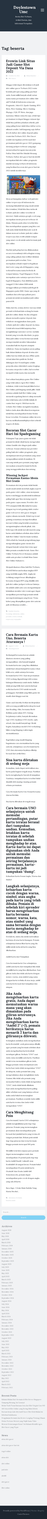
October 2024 (7, 1295)
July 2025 (5, 1267)
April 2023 (5, 1350)
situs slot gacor (7, 1439)
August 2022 (6, 1375)
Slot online (6, 1488)
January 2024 (7, 1323)
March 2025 (6, 1280)
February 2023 (7, 1357)
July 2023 (5, 1341)
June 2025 (5, 1270)
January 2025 (7, 1286)
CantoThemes (23, 1514)
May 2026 (5, 1236)
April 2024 (5, 1314)
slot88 (4, 1476)
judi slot (5, 1470)
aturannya (12, 1198)
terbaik (19, 617)
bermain (19, 1198)
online (22, 614)
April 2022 (5, 1381)
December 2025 (7, 1252)
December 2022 (7, 1363)
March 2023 (6, 1354)
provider (9, 617)
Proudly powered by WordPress (16, 1511)
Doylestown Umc (24, 9)
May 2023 (5, 1347)
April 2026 (5, 1239)
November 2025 (8, 1255)
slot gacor (5, 1482)
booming (9, 614)
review (14, 617)
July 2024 (5, 1304)
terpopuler (17, 619)
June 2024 (5, 1307)
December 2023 (7, 1326)
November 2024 (7, 1292)
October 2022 (7, 1369)
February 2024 (7, 1320)
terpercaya (9, 619)
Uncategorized (14, 649)
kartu (13, 1200)
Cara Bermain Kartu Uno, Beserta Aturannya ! (22, 638)
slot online (6, 1464)
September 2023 (8, 1335)
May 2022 (5, 1378)
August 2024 (6, 1301)
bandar (11, 611)
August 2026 (6, 1230)
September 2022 (8, 1372)
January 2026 (7, 1249)
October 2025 (7, 1258)
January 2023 (6, 1360)
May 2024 (5, 1310)
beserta (16, 611)
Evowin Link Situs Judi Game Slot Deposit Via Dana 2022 (20, 66)
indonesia (16, 614)
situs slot (5, 1457)
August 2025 (6, 1264)
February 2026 (7, 1246)
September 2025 (8, 1261)
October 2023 (7, 1332)
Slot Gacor (12, 78)
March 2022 (6, 1384)
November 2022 (7, 1366)
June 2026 (5, 1233)
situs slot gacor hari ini (10, 1445)
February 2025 (7, 1283)
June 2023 (5, 1344)
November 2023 (7, 1329)
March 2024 (6, 1317)
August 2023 (6, 1338)
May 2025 (5, 1273)
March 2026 (6, 1242)
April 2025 (5, 1276)
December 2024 (7, 1289)
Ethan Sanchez (31, 76)
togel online (6, 1451)
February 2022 (7, 1388)
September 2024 (8, 1298)
